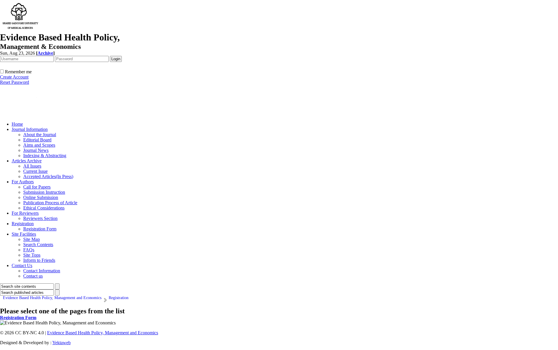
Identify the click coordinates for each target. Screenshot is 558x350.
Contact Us (22, 265)
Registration (23, 223)
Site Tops (31, 255)
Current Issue (35, 171)
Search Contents (38, 244)
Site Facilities (24, 234)
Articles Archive (27, 160)
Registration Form (39, 228)
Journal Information (30, 129)
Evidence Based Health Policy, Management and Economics (102, 332)
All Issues (32, 166)
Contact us (33, 275)
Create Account (14, 76)
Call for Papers (37, 186)
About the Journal (39, 134)
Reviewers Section (40, 218)
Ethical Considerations (44, 207)
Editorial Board (37, 139)
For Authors (23, 181)
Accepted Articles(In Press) (48, 176)
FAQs (28, 249)
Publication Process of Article (50, 202)
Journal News (36, 150)
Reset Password (14, 82)
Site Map (31, 239)
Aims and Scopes (39, 145)
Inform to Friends (39, 260)
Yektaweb (61, 342)
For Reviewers (25, 213)
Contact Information (41, 270)
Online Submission (40, 197)
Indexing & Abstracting (44, 155)
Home (17, 124)
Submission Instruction (44, 192)
